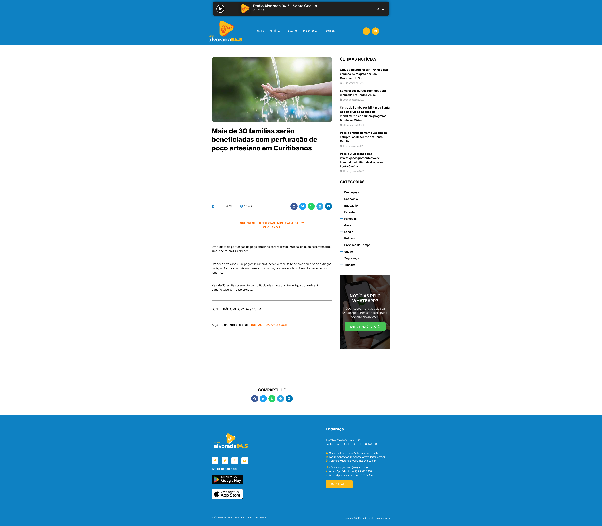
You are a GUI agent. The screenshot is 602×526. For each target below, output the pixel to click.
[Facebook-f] (366, 31)
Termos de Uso (261, 517)
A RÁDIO (292, 31)
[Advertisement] (272, 178)
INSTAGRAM (260, 325)
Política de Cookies (243, 517)
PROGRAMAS (310, 31)
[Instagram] (375, 31)
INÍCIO (260, 31)
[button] (294, 206)
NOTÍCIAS (275, 31)
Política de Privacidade (222, 517)
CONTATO (330, 31)
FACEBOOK (279, 325)
